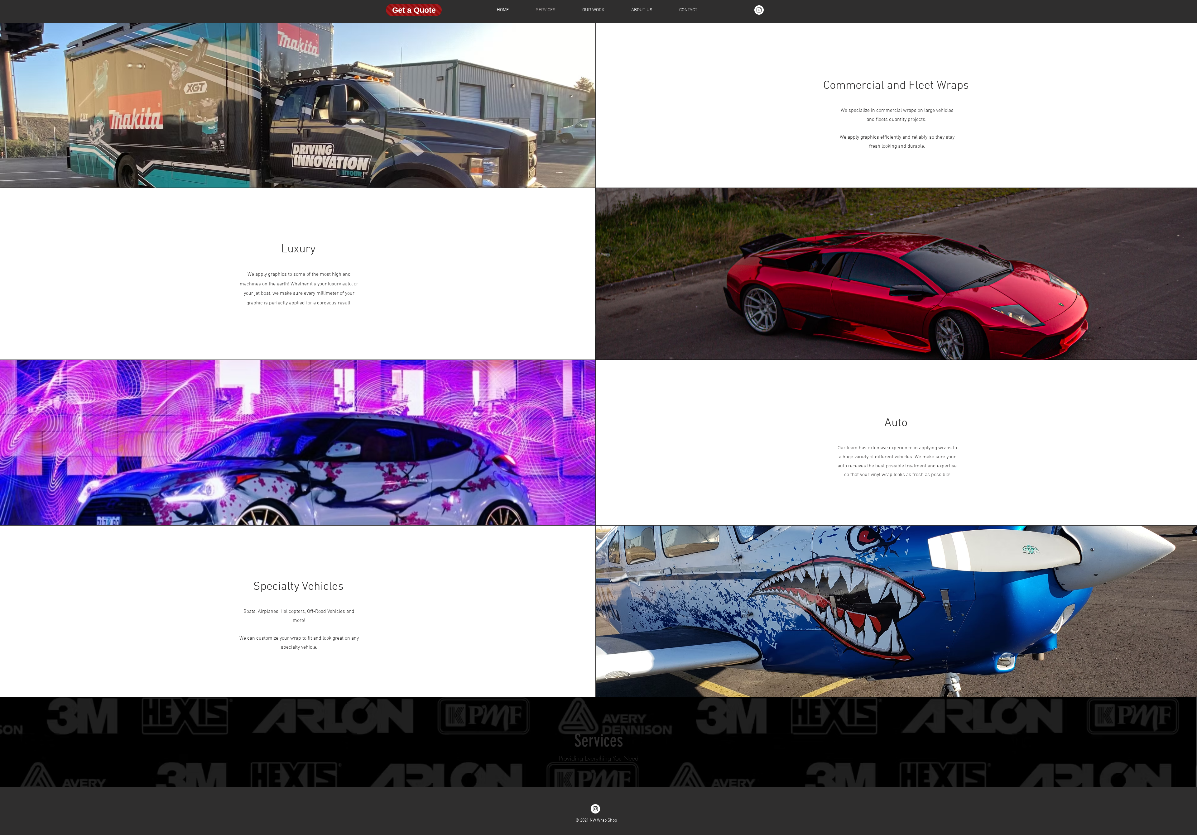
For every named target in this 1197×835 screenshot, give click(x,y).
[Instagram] (759, 10)
